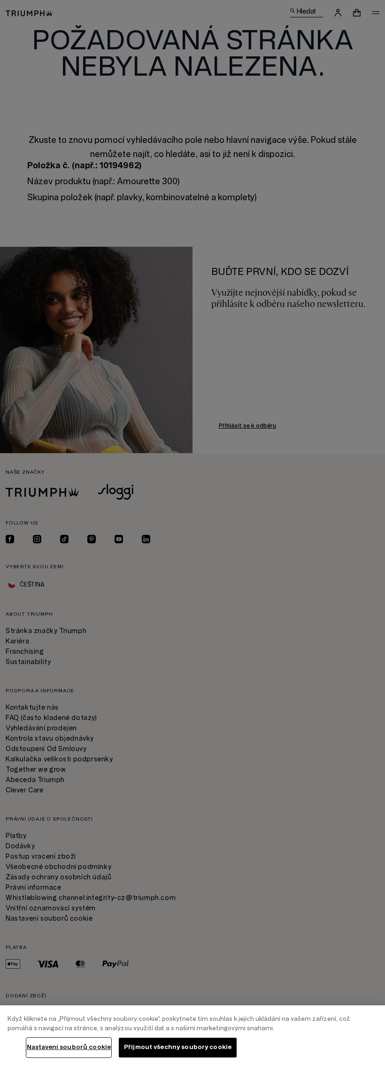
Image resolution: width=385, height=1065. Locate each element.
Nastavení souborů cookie (69, 1047)
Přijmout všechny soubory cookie (177, 1047)
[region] (192, 1035)
